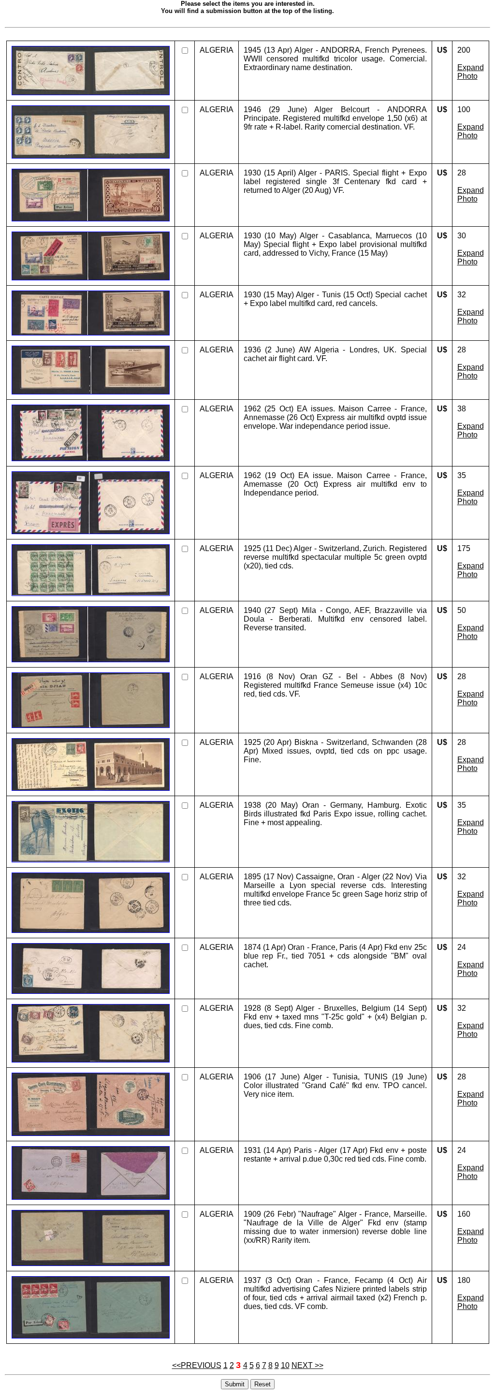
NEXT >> (307, 1365)
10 (285, 1365)
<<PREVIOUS (196, 1365)
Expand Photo (470, 71)
